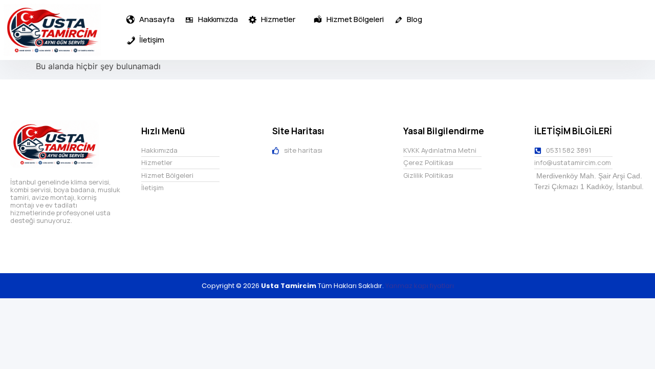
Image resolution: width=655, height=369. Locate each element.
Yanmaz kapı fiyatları (419, 286)
